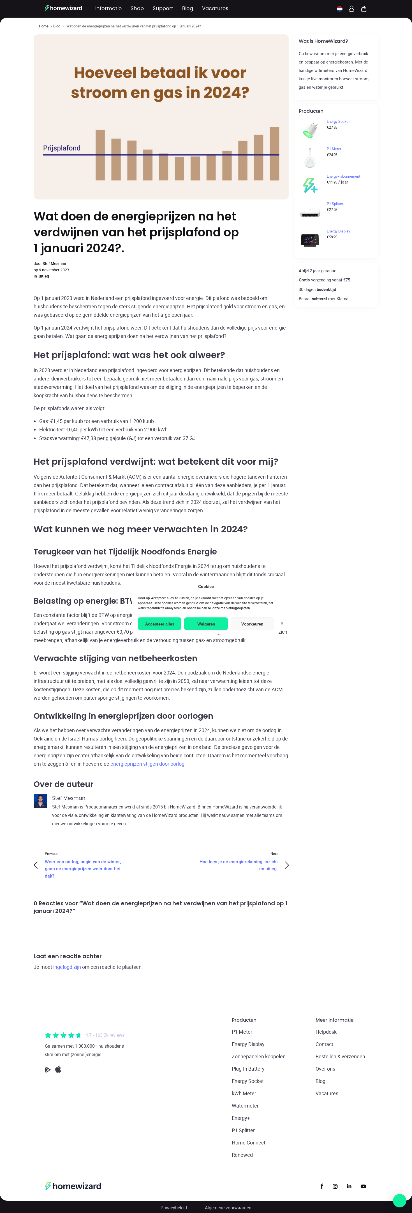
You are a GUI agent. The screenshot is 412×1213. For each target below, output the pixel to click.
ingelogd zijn (67, 966)
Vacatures (327, 1093)
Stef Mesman (54, 263)
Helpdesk (326, 1031)
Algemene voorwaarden (228, 1208)
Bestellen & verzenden (340, 1056)
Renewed (242, 1154)
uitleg (44, 276)
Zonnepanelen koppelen (259, 1056)
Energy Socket (248, 1081)
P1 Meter (242, 1031)
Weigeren (206, 624)
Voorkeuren (252, 624)
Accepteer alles (159, 624)
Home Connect (248, 1142)
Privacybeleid (174, 1208)
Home (43, 26)
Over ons (325, 1068)
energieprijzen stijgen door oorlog (147, 763)
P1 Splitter (243, 1130)
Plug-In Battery (248, 1068)
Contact (324, 1044)
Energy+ (241, 1118)
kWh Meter (244, 1093)
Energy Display (248, 1044)
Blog (56, 26)
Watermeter (245, 1105)
